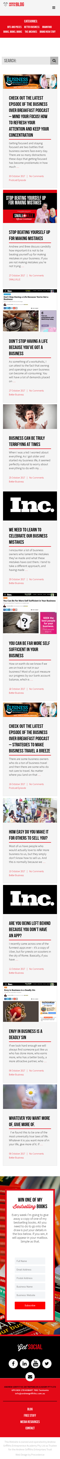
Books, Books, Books (12, 31)
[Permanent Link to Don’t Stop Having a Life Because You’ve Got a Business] (30, 311)
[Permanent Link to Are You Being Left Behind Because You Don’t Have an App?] (30, 900)
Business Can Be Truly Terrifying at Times (27, 441)
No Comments (36, 176)
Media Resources (30, 1422)
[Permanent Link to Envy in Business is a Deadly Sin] (30, 1003)
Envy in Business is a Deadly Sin (25, 1034)
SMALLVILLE (14, 279)
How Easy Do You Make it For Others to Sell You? (28, 835)
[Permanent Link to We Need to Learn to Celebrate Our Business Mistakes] (30, 506)
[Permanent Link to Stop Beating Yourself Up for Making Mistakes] (30, 207)
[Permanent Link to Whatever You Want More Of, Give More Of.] (30, 1097)
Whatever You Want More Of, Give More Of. (29, 1121)
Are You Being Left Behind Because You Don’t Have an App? (30, 929)
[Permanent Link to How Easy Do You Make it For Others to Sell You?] (30, 811)
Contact (30, 1428)
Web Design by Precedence (30, 1454)
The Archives (31, 31)
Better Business (32, 27)
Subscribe (30, 1305)
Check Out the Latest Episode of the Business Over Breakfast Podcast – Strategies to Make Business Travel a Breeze (29, 738)
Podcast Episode (17, 180)
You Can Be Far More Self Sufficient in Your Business (29, 649)
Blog (30, 1409)
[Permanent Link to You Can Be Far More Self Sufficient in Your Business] (30, 614)
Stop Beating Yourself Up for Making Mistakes (29, 235)
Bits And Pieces (14, 27)
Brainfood (47, 27)
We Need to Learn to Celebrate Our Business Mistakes (28, 536)
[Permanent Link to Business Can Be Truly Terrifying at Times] (30, 417)
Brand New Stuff (48, 31)
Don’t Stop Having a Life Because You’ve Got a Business (28, 347)
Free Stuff (30, 1415)
